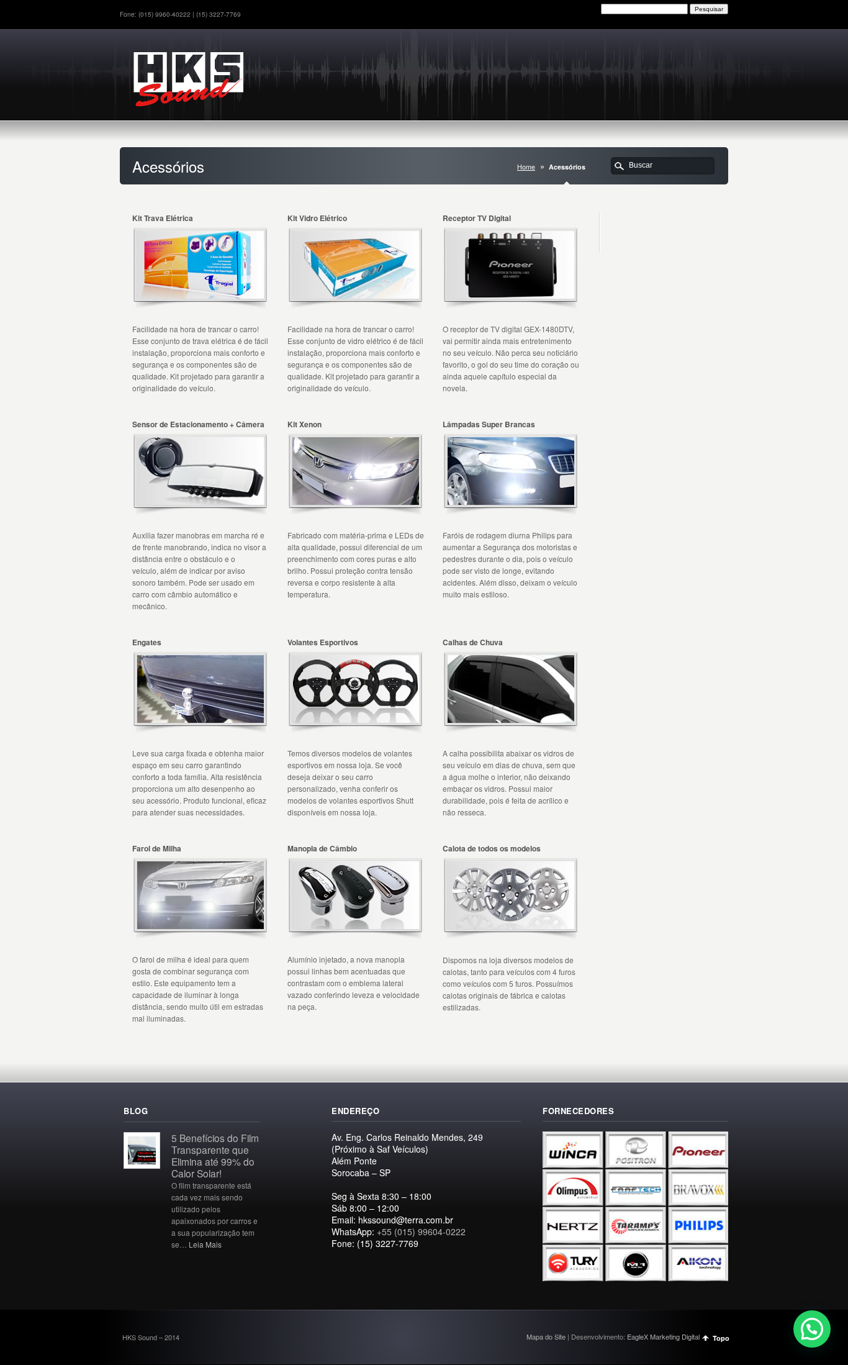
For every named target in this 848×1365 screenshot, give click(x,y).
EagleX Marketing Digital (663, 1336)
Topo (721, 1338)
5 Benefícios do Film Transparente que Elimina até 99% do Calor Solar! (215, 1155)
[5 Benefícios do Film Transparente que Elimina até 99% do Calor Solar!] (142, 1164)
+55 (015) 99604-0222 (421, 1231)
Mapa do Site (546, 1336)
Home (526, 166)
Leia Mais (205, 1244)
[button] (812, 1329)
